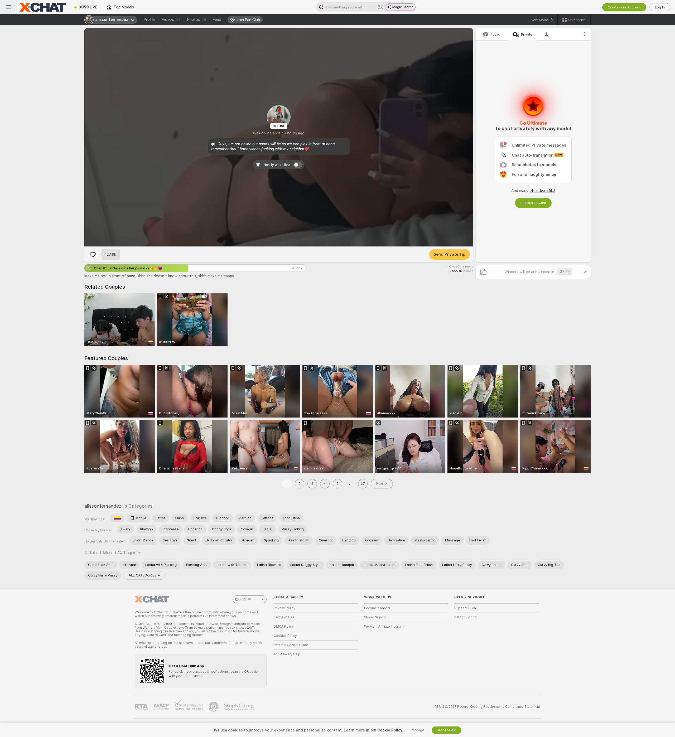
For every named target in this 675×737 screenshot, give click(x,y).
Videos (171, 19)
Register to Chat (533, 203)
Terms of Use (284, 617)
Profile (149, 19)
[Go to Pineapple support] (214, 707)
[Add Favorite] (93, 254)
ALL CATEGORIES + (144, 575)
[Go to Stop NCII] (239, 707)
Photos (196, 19)
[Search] (380, 7)
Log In (660, 7)
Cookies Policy (285, 636)
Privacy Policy (284, 608)
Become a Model (377, 608)
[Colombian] (117, 518)
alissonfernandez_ (103, 506)
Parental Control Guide (291, 645)
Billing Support (465, 617)
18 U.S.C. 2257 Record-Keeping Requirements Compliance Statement (487, 707)
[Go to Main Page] (43, 7)
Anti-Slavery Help (287, 654)
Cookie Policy (389, 730)
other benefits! (542, 190)
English (245, 599)
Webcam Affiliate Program (384, 626)
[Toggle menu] (8, 7)
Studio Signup (375, 617)
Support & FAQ (465, 608)
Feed (217, 19)
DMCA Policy (284, 626)
